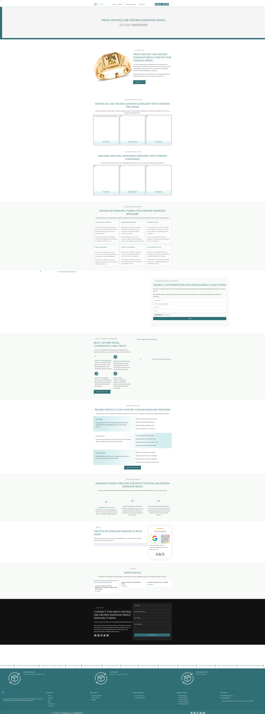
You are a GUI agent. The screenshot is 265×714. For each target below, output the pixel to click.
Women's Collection (182, 692)
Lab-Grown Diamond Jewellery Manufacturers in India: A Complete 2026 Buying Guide (106, 587)
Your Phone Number (139, 611)
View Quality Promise (102, 391)
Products (127, 25)
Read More (98, 591)
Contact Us (142, 4)
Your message (138, 624)
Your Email (137, 618)
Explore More (139, 82)
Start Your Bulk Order (132, 467)
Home (114, 4)
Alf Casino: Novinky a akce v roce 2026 (157, 582)
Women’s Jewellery (130, 4)
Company (119, 4)
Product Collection (138, 692)
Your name (137, 605)
